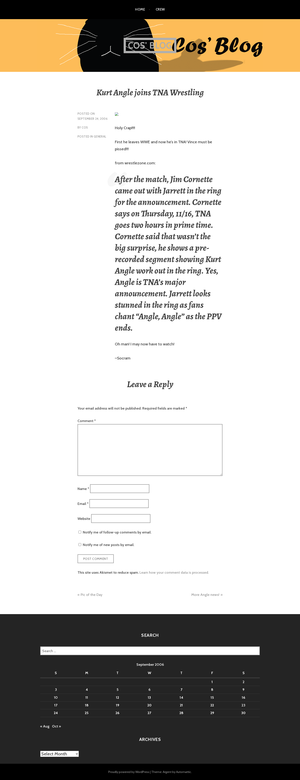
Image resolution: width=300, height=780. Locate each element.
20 (149, 705)
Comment (87, 421)
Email (83, 504)
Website (84, 519)
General (100, 136)
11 (86, 697)
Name (83, 488)
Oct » (56, 726)
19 (117, 705)
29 (212, 713)
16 (243, 697)
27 (149, 713)
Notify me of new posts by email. (108, 545)
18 (87, 705)
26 (117, 713)
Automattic (183, 772)
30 (243, 713)
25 (87, 713)
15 (212, 697)
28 (181, 713)
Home (140, 9)
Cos (85, 127)
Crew (160, 9)
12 (117, 697)
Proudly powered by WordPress (128, 772)
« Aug (44, 726)
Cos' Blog (150, 45)
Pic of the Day (91, 595)
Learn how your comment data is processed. (174, 572)
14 (181, 697)
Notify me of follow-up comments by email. (117, 532)
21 (181, 705)
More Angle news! (205, 595)
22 (212, 705)
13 (149, 697)
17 (55, 705)
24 (56, 713)
